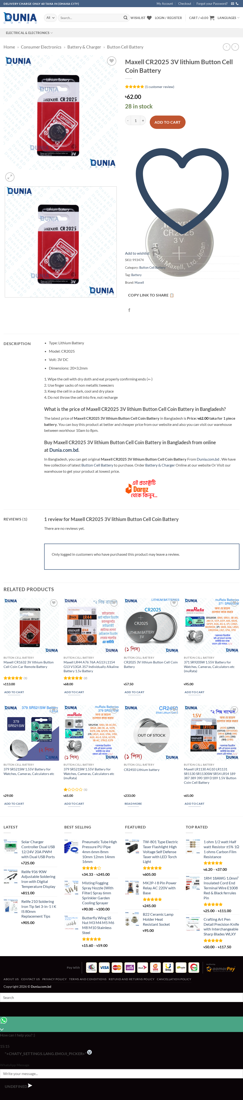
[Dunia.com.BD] (20, 18)
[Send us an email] (232, 3)
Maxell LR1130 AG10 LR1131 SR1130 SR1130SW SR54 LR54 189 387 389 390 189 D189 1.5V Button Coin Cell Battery (210, 775)
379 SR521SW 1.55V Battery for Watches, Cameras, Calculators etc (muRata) (89, 773)
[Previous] (5, 302)
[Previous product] (235, 47)
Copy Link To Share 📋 (151, 295)
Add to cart (167, 122)
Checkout (184, 3)
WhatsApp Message (14, 1065)
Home (9, 46)
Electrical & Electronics (28, 33)
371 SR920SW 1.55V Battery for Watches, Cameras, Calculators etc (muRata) (209, 666)
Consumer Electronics (41, 46)
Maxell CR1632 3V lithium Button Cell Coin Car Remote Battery (29, 664)
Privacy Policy (54, 979)
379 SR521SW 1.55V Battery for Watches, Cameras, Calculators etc (29, 771)
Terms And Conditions (87, 979)
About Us (11, 979)
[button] (201, 18)
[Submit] (126, 18)
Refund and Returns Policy (131, 979)
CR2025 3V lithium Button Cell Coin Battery (151, 664)
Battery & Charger (84, 46)
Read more (133, 803)
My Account (165, 3)
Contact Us (30, 979)
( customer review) (159, 87)
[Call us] (237, 3)
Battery (136, 275)
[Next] (21, 174)
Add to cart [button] (14, 692)
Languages (227, 18)
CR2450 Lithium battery (141, 770)
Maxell (139, 282)
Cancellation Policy (174, 979)
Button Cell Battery (125, 46)
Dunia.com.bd (63, 450)
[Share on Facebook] (129, 310)
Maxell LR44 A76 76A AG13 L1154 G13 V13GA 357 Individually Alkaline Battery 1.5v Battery (91, 666)
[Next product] (226, 47)
